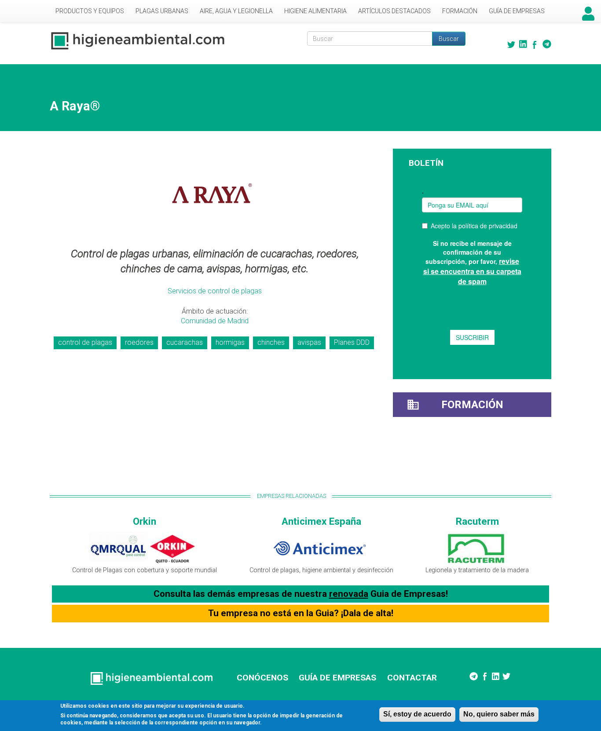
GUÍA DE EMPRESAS (337, 678)
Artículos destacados (394, 11)
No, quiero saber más (499, 714)
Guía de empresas (517, 11)
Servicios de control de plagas (215, 291)
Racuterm (477, 521)
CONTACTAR (412, 678)
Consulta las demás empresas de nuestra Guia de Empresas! (301, 593)
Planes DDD (352, 342)
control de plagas (85, 342)
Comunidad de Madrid (215, 321)
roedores (139, 342)
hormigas (230, 342)
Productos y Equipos (89, 11)
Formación (459, 11)
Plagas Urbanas (162, 11)
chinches (271, 342)
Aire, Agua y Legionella (236, 11)
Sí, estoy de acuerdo (417, 714)
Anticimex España (321, 521)
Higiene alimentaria (315, 11)
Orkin (144, 521)
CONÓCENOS (262, 678)
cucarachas (184, 342)
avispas (309, 342)
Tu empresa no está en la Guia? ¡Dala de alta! (300, 613)
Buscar (449, 38)
